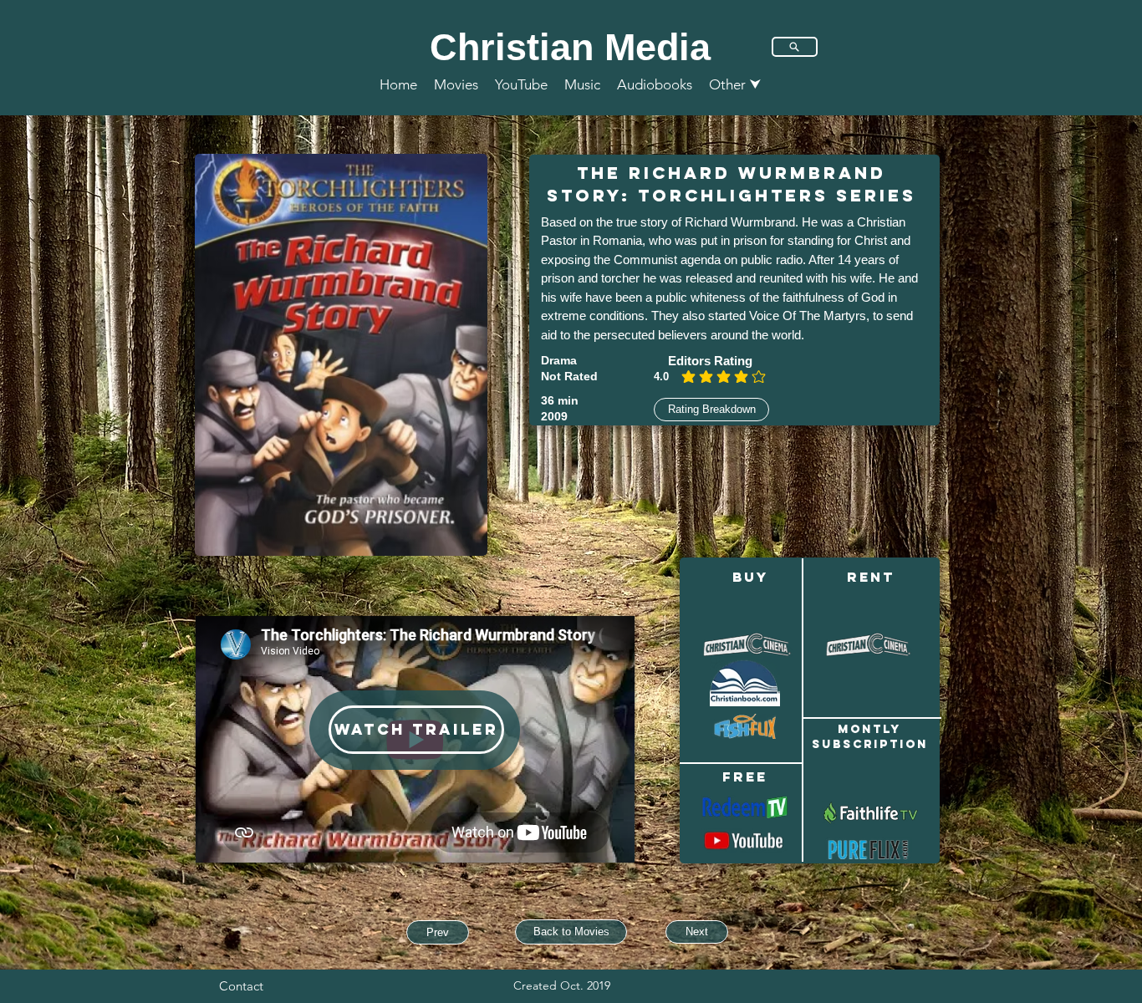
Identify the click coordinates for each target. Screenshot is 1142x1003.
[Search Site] (795, 47)
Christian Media (570, 47)
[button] (735, 84)
